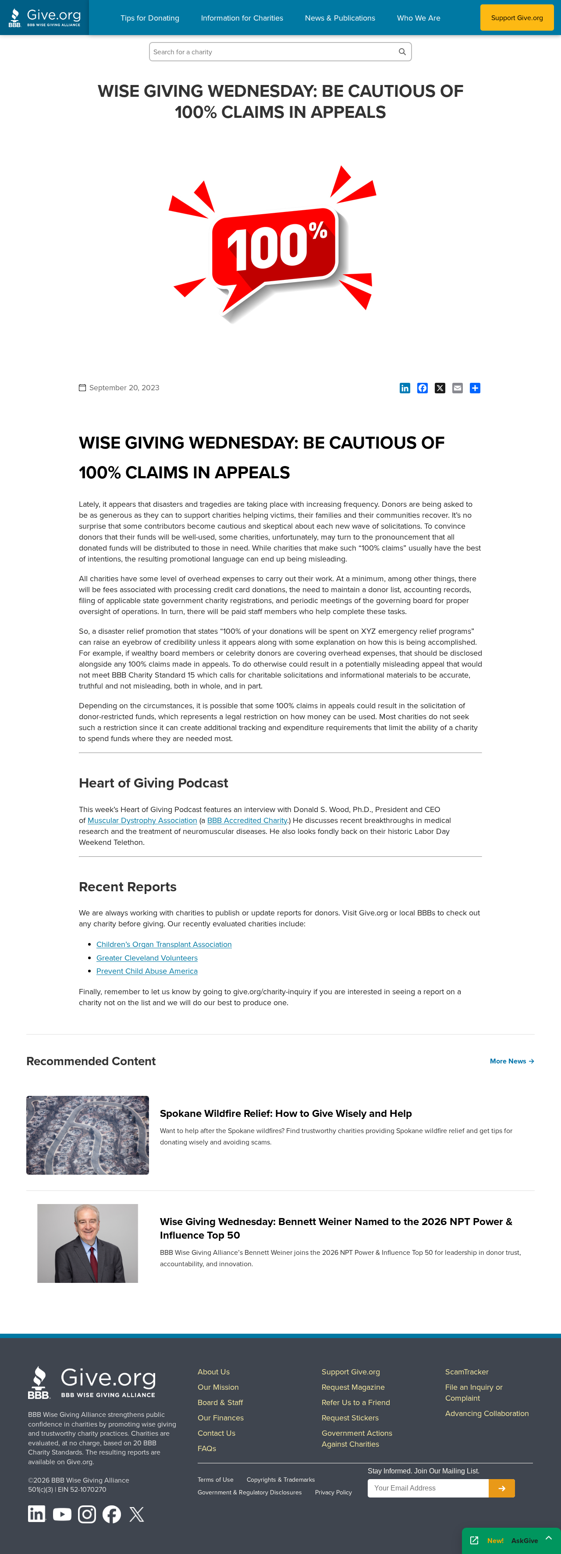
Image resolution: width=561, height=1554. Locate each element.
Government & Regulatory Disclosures (250, 1492)
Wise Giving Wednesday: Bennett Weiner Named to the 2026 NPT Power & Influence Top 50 (336, 1228)
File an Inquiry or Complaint (474, 1392)
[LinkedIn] (37, 1515)
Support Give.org (517, 17)
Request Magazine (353, 1386)
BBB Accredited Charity (247, 820)
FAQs (207, 1448)
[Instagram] (87, 1515)
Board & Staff (220, 1402)
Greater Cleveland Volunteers (147, 957)
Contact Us (216, 1432)
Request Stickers (350, 1417)
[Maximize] (548, 1539)
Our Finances (221, 1417)
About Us (214, 1371)
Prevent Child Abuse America (147, 970)
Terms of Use (216, 1479)
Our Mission (218, 1386)
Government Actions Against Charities (357, 1438)
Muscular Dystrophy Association (142, 820)
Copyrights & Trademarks (281, 1479)
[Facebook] (112, 1515)
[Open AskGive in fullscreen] (474, 1541)
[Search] (402, 51)
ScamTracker (467, 1371)
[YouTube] (62, 1515)
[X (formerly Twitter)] (137, 1515)
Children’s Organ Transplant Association (164, 944)
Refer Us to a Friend (356, 1402)
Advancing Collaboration (487, 1413)
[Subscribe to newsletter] (502, 1488)
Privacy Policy (333, 1492)
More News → (512, 1061)
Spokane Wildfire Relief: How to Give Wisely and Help (286, 1113)
